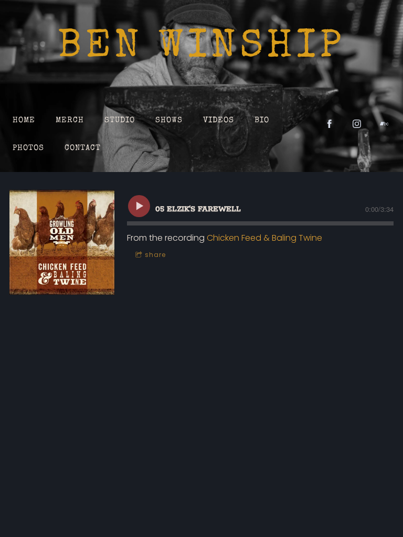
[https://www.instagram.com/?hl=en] (357, 124)
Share (155, 254)
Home (24, 120)
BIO (261, 120)
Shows (169, 120)
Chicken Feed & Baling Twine (264, 238)
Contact (83, 148)
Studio (119, 120)
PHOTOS (28, 148)
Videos (218, 120)
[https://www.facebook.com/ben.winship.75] (329, 124)
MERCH (70, 120)
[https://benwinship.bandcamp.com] (384, 124)
